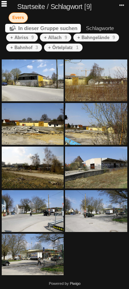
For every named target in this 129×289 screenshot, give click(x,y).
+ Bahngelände (96, 37)
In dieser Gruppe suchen (47, 28)
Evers (18, 17)
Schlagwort (67, 6)
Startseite (31, 6)
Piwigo (75, 283)
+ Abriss (22, 37)
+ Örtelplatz (63, 47)
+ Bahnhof (24, 47)
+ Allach (55, 37)
